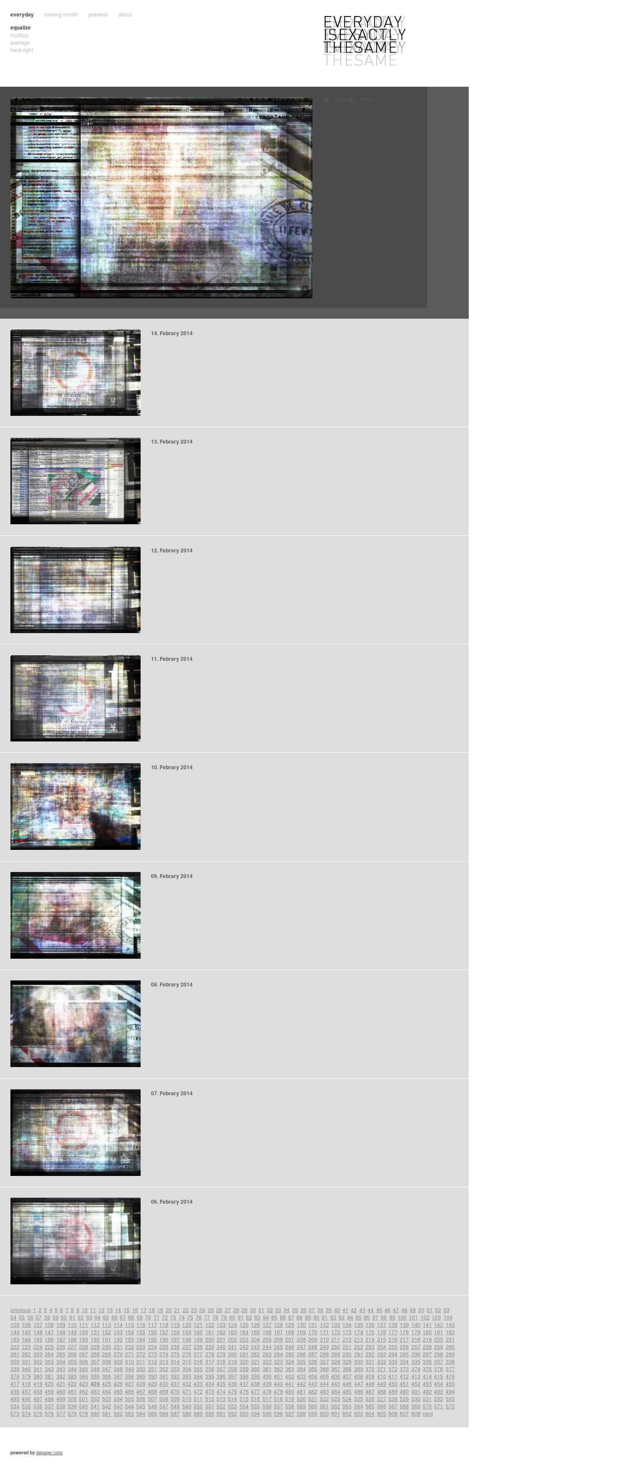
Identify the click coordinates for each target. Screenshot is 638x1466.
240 (221, 1346)
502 (95, 1398)
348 (118, 1368)
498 (49, 1398)
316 (198, 1361)
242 (244, 1346)
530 (416, 1398)
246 (289, 1346)
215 (381, 1339)
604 (370, 1413)
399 (255, 1376)
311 (140, 1361)
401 (278, 1376)
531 (427, 1398)
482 (312, 1391)
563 (347, 1406)
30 (253, 1309)
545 (140, 1406)
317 (209, 1361)
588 (186, 1413)
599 (312, 1413)
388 (129, 1376)
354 (186, 1368)
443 (312, 1383)
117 (152, 1324)
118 (163, 1324)
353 (175, 1368)
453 (427, 1383)
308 (106, 1361)
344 (72, 1368)
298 (438, 1354)
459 (49, 1391)
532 (438, 1398)
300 (15, 1361)
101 (413, 1317)
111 (83, 1324)
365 (312, 1368)
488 (381, 1391)
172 (335, 1331)
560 (312, 1406)
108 (49, 1324)
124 (232, 1324)
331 (370, 1361)
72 (165, 1317)
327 (324, 1361)
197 (175, 1339)
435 (221, 1383)
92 (333, 1317)
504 (118, 1398)
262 (26, 1354)
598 (301, 1413)
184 (26, 1339)
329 (347, 1361)
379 (26, 1376)
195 (152, 1339)
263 (38, 1354)
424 (95, 1384)
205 (267, 1339)
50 (421, 1309)
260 (450, 1346)
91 (325, 1317)
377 (450, 1368)
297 (427, 1354)
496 (26, 1398)
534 (15, 1406)
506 (140, 1398)
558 (289, 1406)
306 (83, 1361)
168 (289, 1331)
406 (335, 1376)
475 (232, 1391)
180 (427, 1331)
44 (371, 1309)
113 (106, 1324)
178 (404, 1331)
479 (278, 1391)
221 (450, 1339)
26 (219, 1309)
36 (303, 1309)
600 (324, 1413)
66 (115, 1317)
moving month (61, 14)
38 (320, 1309)
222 (15, 1346)
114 (118, 1324)
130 (301, 1324)
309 (118, 1361)
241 (232, 1346)
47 (396, 1309)
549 (186, 1406)
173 (347, 1331)
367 (335, 1368)
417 (15, 1383)
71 (157, 1317)
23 (194, 1309)
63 (89, 1317)
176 (381, 1331)
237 (186, 1346)
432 (186, 1383)
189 (83, 1339)
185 (38, 1339)
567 (393, 1406)
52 (438, 1309)
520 (301, 1398)
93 (342, 1317)
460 (61, 1391)
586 (163, 1413)
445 (335, 1383)
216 (393, 1339)
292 (370, 1354)
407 (347, 1376)
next (428, 1413)
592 (232, 1413)
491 (416, 1391)
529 (404, 1398)
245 (278, 1346)
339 (15, 1368)
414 (427, 1376)
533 (450, 1398)
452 (416, 1383)
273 (152, 1354)
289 (335, 1354)
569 (416, 1406)
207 (289, 1339)
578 (72, 1413)
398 (244, 1376)
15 (127, 1309)
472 (198, 1391)
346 (95, 1368)
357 (221, 1368)
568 (404, 1406)
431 (175, 1383)
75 (190, 1317)
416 (450, 1376)
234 (152, 1346)
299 (450, 1354)
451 (404, 1383)
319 (232, 1361)
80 (232, 1317)
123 (221, 1324)
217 (404, 1339)
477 (255, 1391)
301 (26, 1361)
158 (175, 1331)
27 (228, 1309)
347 (106, 1368)
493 (438, 1391)
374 (416, 1368)
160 (198, 1331)
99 (392, 1317)
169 (301, 1331)
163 (232, 1331)
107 (38, 1324)
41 (345, 1309)
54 (13, 1317)
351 (152, 1368)
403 (301, 1376)
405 (324, 1376)
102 (425, 1317)
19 (160, 1309)
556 (267, 1406)
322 (267, 1361)
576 (49, 1413)
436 (232, 1383)
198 (186, 1339)
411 (393, 1376)
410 (381, 1376)
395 (209, 1376)
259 (438, 1346)
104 (448, 1317)
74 (182, 1317)
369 (358, 1368)
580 (95, 1413)
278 (209, 1354)
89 (308, 1317)
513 (221, 1398)
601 (335, 1413)
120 (186, 1324)
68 (131, 1317)
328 (335, 1361)
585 (152, 1413)
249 (324, 1346)
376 (438, 1368)
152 (106, 1331)
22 (186, 1309)
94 (350, 1317)
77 (207, 1317)
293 (381, 1354)
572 (450, 1406)
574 (26, 1413)
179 (416, 1331)
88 (299, 1317)
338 (450, 1361)
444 (324, 1383)
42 (354, 1309)
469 (163, 1391)
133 (335, 1324)
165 (255, 1331)
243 (255, 1346)
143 (450, 1324)
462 (83, 1391)
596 (278, 1413)
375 (427, 1368)
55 (22, 1317)
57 (39, 1317)
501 (83, 1398)
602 (347, 1413)
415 (438, 1376)
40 (337, 1309)
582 (118, 1413)
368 (347, 1368)
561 (324, 1406)
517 (267, 1398)
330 (358, 1361)
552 (221, 1406)
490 (404, 1391)
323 (278, 1361)
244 (267, 1346)
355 (198, 1368)
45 (379, 1309)
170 (312, 1331)
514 (232, 1398)
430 (163, 1383)
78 (215, 1317)
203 (244, 1339)
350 (140, 1368)
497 (38, 1398)
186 (49, 1339)
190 (95, 1339)
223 (26, 1346)
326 (312, 1361)
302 (38, 1361)
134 (347, 1324)
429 (152, 1383)
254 (381, 1346)
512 (209, 1398)
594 (255, 1413)
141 (427, 1324)
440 (278, 1383)
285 (289, 1354)
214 (370, 1339)
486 (358, 1391)
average (20, 42)
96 (367, 1317)
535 (26, 1406)
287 (312, 1354)
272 (140, 1354)
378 (15, 1376)
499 (61, 1398)
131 (312, 1324)
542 (106, 1406)
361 (267, 1368)
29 (244, 1309)
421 (61, 1383)
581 (106, 1413)
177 (393, 1331)
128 (278, 1324)
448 (370, 1383)
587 (175, 1413)
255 (393, 1346)
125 (244, 1324)
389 (140, 1376)
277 (198, 1354)
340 (26, 1368)
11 (93, 1309)
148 (61, 1331)
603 (358, 1413)
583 (129, 1413)
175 (370, 1331)
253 (370, 1346)
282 (255, 1354)
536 (38, 1406)
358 (232, 1368)
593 (244, 1413)
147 (49, 1331)
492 (427, 1391)
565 (370, 1406)
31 (261, 1309)
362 (278, 1368)
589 (198, 1413)
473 (209, 1391)
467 (140, 1391)
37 (312, 1309)
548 (175, 1406)
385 (95, 1376)
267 (83, 1354)
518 (278, 1398)
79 (224, 1317)
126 (255, 1324)
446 (347, 1383)
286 (301, 1354)
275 (175, 1354)
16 (135, 1309)
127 (267, 1324)
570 (427, 1406)
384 (83, 1376)
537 (49, 1406)
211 (335, 1339)
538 (61, 1406)
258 (427, 1346)
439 (267, 1383)
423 (83, 1383)
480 (289, 1391)
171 (324, 1331)
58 (47, 1317)
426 (118, 1383)
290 (347, 1354)
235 (163, 1346)
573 (15, 1413)
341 (38, 1368)
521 (312, 1398)
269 (106, 1354)
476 (244, 1391)
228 (83, 1346)
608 (416, 1413)
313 (163, 1361)
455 (450, 1383)
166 (267, 1331)
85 (274, 1317)
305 (72, 1361)
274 (163, 1354)
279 (221, 1354)
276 (186, 1354)
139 (404, 1324)
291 (358, 1354)
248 (312, 1346)
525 (358, 1398)
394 (198, 1376)
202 (232, 1339)
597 (289, 1413)
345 (83, 1368)
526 (370, 1398)
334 (404, 1361)
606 (393, 1413)
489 (393, 1391)
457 (26, 1391)
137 (381, 1324)
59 (56, 1317)
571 (438, 1406)
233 (140, 1346)
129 (289, 1324)
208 (301, 1339)
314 (175, 1361)
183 (15, 1339)
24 (202, 1309)
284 (278, 1354)
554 (244, 1406)
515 (244, 1398)
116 (140, 1324)
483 (324, 1391)
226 (61, 1346)
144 (15, 1331)
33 (278, 1309)
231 (118, 1346)
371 (381, 1368)
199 (198, 1339)
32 (270, 1309)
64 (98, 1317)
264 (49, 1354)
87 (291, 1317)
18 (152, 1309)
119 (175, 1324)
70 (148, 1317)
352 (163, 1368)
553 (232, 1406)
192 (118, 1339)
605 (381, 1413)
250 (335, 1346)
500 (72, 1398)
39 (329, 1309)
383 (72, 1376)
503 (106, 1398)
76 (199, 1317)
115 (129, 1324)
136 (370, 1324)
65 (106, 1317)
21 (177, 1309)
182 (450, 1331)
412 (404, 1376)
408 (358, 1376)
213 (358, 1339)
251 (347, 1346)
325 (301, 1361)
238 (198, 1346)
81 (241, 1317)
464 (106, 1391)
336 (427, 1361)
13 (110, 1309)
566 (381, 1406)
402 (289, 1376)
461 (72, 1391)
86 (283, 1317)
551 (209, 1406)
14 (118, 1309)
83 (257, 1317)
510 (186, 1398)
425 (106, 1383)
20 (169, 1309)
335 (416, 1361)
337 (438, 1361)
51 (430, 1309)
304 (61, 1361)
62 (81, 1317)
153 (118, 1331)
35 (295, 1309)
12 (102, 1309)
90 (316, 1317)
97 (375, 1317)
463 (95, 1391)
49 (413, 1309)
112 (95, 1324)
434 (209, 1383)
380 (38, 1376)
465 (118, 1391)
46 (388, 1309)
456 (15, 1391)
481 (301, 1391)
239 (209, 1346)
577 (61, 1413)
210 (324, 1339)
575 (38, 1413)
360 (255, 1368)
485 (347, 1391)
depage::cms (49, 1452)
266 (72, 1354)
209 (312, 1339)
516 (255, 1398)
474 (221, 1391)
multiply (19, 35)
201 (221, 1339)
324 (289, 1361)
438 (255, 1383)
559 (301, 1406)
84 (266, 1317)
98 (384, 1317)
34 (286, 1309)
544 (129, 1406)
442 (301, 1383)
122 (209, 1324)
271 (129, 1354)
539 (72, 1406)
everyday (22, 14)
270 (118, 1354)
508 (163, 1398)
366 (324, 1368)
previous (20, 1309)
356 (209, 1368)
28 (236, 1309)
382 (61, 1376)
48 (404, 1309)
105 (15, 1324)
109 (61, 1324)
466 (129, 1391)
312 (152, 1361)
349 (129, 1368)
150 (83, 1331)
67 (123, 1317)
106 (26, 1324)
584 (140, 1413)
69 (140, 1317)
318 (221, 1361)
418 (26, 1383)
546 (152, 1406)
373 (404, 1368)
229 (95, 1346)
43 (362, 1309)
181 (438, 1331)
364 (301, 1368)
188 (72, 1339)
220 (438, 1339)
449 (381, 1383)
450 (393, 1383)
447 (358, 1383)
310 (129, 1361)
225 (49, 1346)
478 (267, 1391)
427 (129, 1383)
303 (49, 1361)
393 (186, 1376)
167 (278, 1331)
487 (370, 1391)
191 (106, 1339)
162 (221, 1331)
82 (249, 1317)
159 (186, 1331)
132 (324, 1324)
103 (436, 1317)
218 (416, 1339)
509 (175, 1398)
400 (267, 1376)
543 (118, 1406)
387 (118, 1376)
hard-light (21, 49)
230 (106, 1346)
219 (427, 1339)
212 (347, 1339)
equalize (20, 27)
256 (404, 1346)
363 (289, 1368)
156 (152, 1331)
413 (416, 1376)
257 (416, 1346)
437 (244, 1383)
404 (312, 1376)
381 (49, 1376)
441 (289, 1383)
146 (38, 1331)
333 (393, 1361)
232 (129, 1346)
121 (198, 1324)
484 (335, 1391)
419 (38, 1383)
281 (244, 1354)
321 (255, 1361)
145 (26, 1331)
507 (152, 1398)
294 (393, 1354)
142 (438, 1324)
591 (221, 1413)
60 (64, 1317)
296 (416, 1354)
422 (72, 1383)
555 (255, 1406)
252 (358, 1346)
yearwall (98, 14)
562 (335, 1406)
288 (324, 1354)
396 (221, 1376)
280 (232, 1354)
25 (211, 1309)
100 (402, 1317)
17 (144, 1309)
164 (244, 1331)
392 (175, 1376)
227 (72, 1346)
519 (289, 1398)
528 (393, 1398)
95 (358, 1317)
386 (106, 1376)
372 (393, 1368)
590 (209, 1413)
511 (198, 1398)
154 (129, 1331)
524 (347, 1398)
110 (72, 1324)
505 (129, 1398)
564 (358, 1406)
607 (404, 1413)
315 (186, 1361)
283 (267, 1354)
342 (49, 1368)
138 (393, 1324)
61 (72, 1317)
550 (198, 1406)
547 (163, 1406)
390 (152, 1376)
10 (85, 1309)
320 (244, 1361)
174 (358, 1331)
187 (61, 1339)
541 (95, 1406)
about (125, 14)
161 (209, 1331)
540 (83, 1406)
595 (267, 1413)
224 (38, 1346)
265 (61, 1354)
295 (404, 1354)
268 (95, 1354)
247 (301, 1346)
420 (49, 1383)
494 (450, 1391)
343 (61, 1368)
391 (163, 1376)
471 (186, 1391)
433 (198, 1383)
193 (129, 1339)
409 (370, 1376)
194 (140, 1339)
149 (72, 1331)
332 (381, 1361)
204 (255, 1339)
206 (278, 1339)
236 (175, 1346)
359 (244, 1368)
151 (95, 1331)
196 (163, 1339)
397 (232, 1376)
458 (38, 1391)
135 (358, 1324)
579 (83, 1413)
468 (152, 1391)
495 (15, 1398)
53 (447, 1309)
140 (416, 1324)
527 (381, 1398)
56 (30, 1317)
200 (209, 1339)
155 (140, 1331)
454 (438, 1383)
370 (370, 1368)
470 (175, 1391)
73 (173, 1317)
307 (95, 1361)
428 (140, 1383)
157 (163, 1331)
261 (15, 1354)
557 (278, 1406)
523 (335, 1398)
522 (324, 1398)
